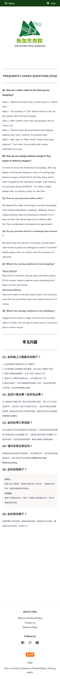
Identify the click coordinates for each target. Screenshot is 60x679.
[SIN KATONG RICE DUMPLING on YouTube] (37, 643)
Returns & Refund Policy (30, 618)
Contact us (30, 622)
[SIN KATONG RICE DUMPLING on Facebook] (22, 643)
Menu (11, 3)
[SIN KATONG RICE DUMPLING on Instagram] (30, 643)
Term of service (12, 668)
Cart (52, 3)
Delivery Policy (30, 627)
